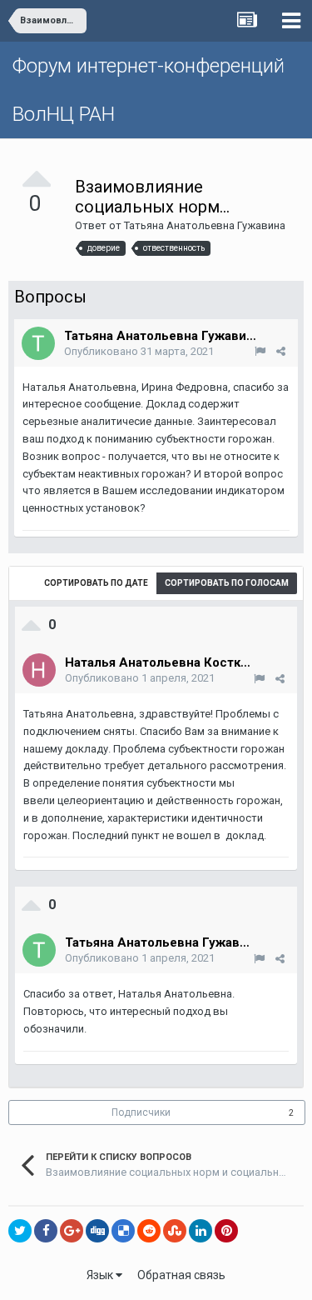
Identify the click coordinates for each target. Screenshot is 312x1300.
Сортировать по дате (96, 583)
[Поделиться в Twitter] (20, 1230)
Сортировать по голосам (227, 583)
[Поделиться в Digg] (97, 1230)
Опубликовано (139, 351)
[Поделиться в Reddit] (149, 1230)
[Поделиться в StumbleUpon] (174, 1230)
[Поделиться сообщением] (280, 351)
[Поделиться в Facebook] (45, 1230)
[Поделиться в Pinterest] (226, 1230)
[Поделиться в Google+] (71, 1230)
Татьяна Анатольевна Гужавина (204, 225)
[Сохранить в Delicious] (123, 1230)
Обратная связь (181, 1275)
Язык (101, 1275)
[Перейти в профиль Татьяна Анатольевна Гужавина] (38, 343)
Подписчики (141, 1112)
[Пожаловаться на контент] (260, 351)
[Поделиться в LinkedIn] (200, 1230)
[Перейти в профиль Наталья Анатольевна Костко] (39, 670)
